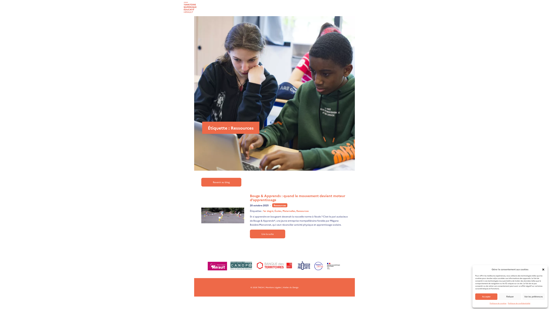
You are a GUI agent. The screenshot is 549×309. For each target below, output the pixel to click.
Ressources (280, 205)
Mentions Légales (273, 287)
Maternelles (289, 210)
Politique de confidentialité (519, 303)
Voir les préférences (533, 296)
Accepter (486, 296)
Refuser (510, 296)
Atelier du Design (291, 287)
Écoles (277, 210)
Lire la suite (267, 233)
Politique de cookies (498, 303)
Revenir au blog (221, 182)
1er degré (268, 210)
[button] (543, 269)
